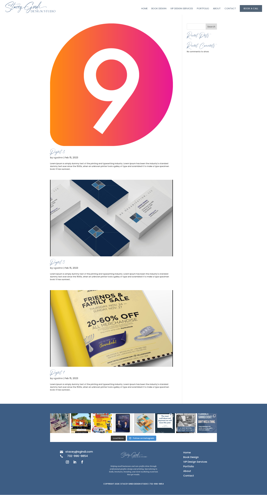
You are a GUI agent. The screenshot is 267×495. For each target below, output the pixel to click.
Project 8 (57, 152)
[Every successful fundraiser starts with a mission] (60, 423)
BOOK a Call (251, 8)
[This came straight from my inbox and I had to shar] (165, 423)
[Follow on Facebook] (82, 462)
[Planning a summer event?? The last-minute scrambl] (207, 423)
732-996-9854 (77, 456)
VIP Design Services (181, 8)
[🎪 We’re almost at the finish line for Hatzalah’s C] (102, 423)
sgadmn (58, 157)
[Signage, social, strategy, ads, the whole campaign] (81, 423)
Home (144, 8)
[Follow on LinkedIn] (75, 462)
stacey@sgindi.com (79, 452)
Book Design (158, 8)
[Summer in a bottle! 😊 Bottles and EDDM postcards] (144, 423)
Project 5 (57, 263)
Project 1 (57, 373)
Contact (230, 8)
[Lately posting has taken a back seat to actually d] (186, 423)
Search (211, 26)
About (217, 8)
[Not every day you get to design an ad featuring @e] (123, 423)
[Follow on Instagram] (67, 462)
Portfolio (203, 8)
